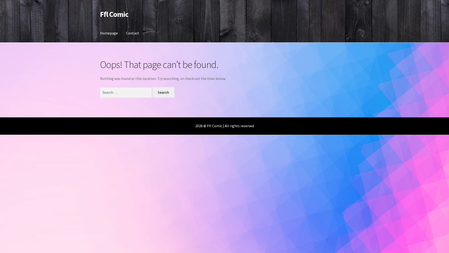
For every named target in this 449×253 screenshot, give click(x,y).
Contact (132, 33)
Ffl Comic (114, 14)
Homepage (109, 33)
